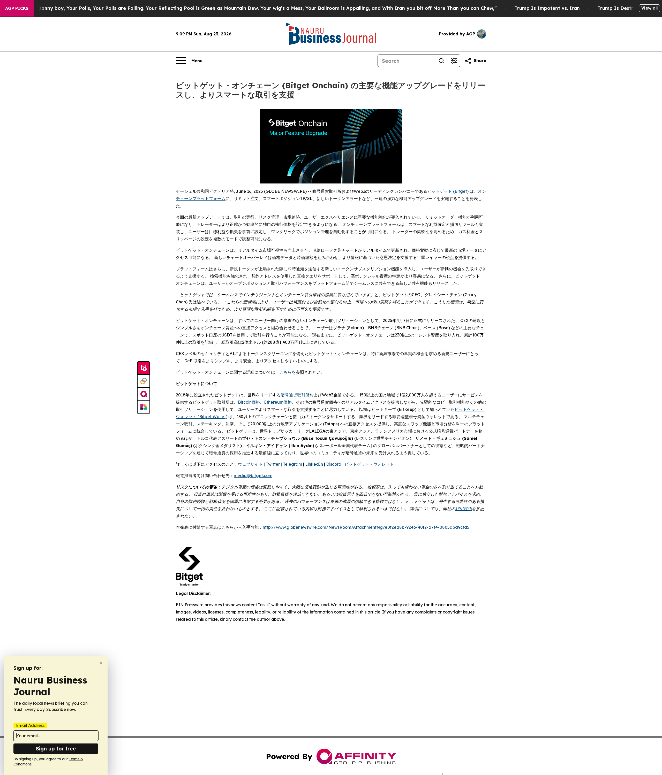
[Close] (101, 662)
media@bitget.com (253, 475)
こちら (285, 372)
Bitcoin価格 (249, 402)
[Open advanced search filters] (454, 61)
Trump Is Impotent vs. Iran (547, 8)
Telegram (292, 464)
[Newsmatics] (143, 407)
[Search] (441, 61)
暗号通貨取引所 (295, 394)
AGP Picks (16, 8)
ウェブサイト (250, 464)
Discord (333, 464)
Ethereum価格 (278, 402)
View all (649, 8)
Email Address (30, 725)
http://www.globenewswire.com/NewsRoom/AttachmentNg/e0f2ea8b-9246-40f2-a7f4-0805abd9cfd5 (366, 527)
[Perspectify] (143, 381)
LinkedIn (314, 464)
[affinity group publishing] (143, 394)
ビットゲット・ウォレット (369, 464)
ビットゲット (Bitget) (448, 191)
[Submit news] (143, 368)
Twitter (273, 464)
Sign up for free (56, 748)
